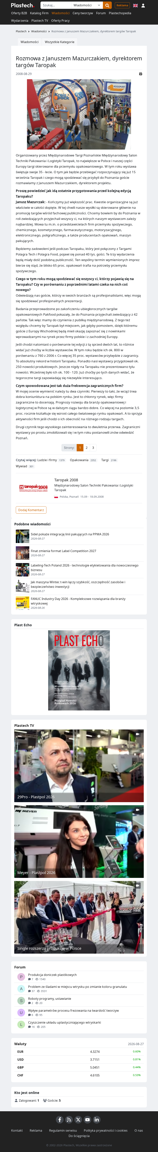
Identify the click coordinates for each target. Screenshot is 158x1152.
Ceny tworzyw (83, 13)
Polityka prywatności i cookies (106, 1130)
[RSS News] (69, 1120)
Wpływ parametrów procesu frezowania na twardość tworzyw (73, 1010)
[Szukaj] (107, 5)
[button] (143, 5)
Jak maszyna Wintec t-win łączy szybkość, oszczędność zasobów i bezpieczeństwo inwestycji (78, 584)
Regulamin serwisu (63, 1130)
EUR (20, 1052)
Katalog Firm (39, 13)
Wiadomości (61, 13)
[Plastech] (22, 5)
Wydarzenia (19, 20)
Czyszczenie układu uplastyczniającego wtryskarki (64, 1022)
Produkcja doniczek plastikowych (52, 975)
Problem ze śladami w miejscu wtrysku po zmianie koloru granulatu (77, 987)
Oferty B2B (19, 13)
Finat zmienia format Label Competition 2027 (63, 551)
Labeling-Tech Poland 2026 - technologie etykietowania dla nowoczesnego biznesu (85, 567)
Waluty (20, 1044)
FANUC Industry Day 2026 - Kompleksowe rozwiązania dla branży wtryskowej (78, 601)
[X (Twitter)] (78, 1120)
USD (20, 1059)
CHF (20, 1075)
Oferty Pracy (60, 20)
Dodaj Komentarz (31, 510)
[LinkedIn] (97, 1120)
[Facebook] (60, 1120)
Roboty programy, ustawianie (49, 998)
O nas (138, 1130)
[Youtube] (87, 1120)
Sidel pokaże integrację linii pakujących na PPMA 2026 (70, 534)
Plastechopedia (120, 13)
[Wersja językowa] (135, 5)
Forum (101, 13)
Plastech (21, 31)
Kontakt (17, 1130)
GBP (20, 1067)
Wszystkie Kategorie (59, 42)
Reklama (122, 5)
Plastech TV (39, 20)
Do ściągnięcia (79, 1136)
